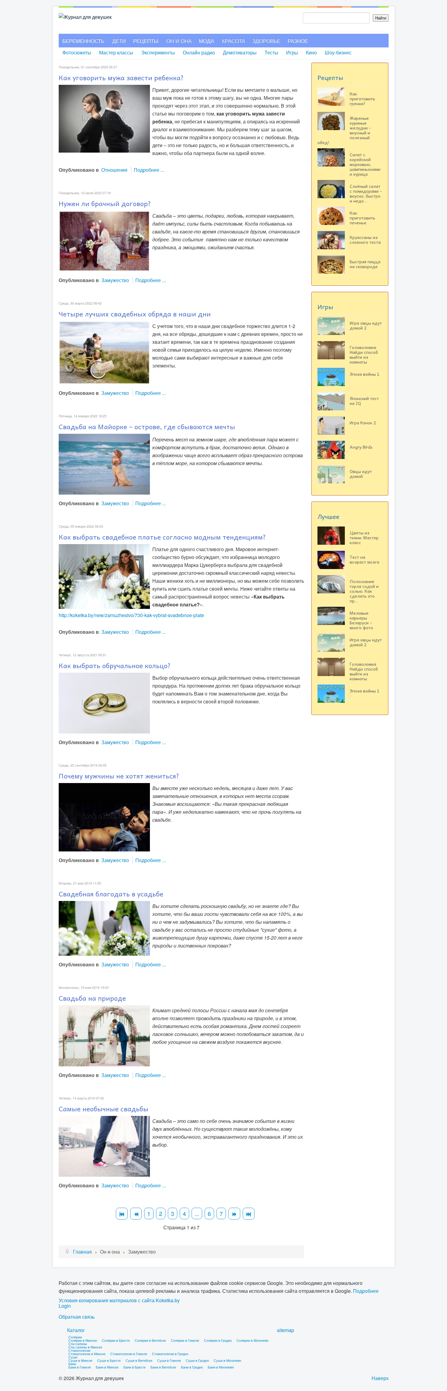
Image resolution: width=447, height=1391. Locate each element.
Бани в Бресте (134, 1367)
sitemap (285, 1330)
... (197, 1213)
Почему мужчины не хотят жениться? (119, 775)
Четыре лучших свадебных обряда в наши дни (135, 313)
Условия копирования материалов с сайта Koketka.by (119, 1300)
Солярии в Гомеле (185, 1340)
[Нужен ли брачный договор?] (104, 240)
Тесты (271, 52)
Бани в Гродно (192, 1367)
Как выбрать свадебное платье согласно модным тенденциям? (162, 536)
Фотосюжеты (76, 52)
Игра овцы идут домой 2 (366, 325)
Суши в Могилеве (227, 1360)
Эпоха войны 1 (364, 374)
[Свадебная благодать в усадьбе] (104, 927)
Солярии (75, 1336)
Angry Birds (361, 447)
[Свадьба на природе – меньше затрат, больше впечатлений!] (104, 1035)
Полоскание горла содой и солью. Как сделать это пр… (364, 591)
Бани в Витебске (163, 1367)
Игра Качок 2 (363, 422)
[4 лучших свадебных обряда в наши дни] (104, 351)
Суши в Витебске (139, 1360)
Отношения (114, 169)
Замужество (115, 280)
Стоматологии (79, 1350)
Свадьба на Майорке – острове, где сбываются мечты (147, 426)
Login (65, 1306)
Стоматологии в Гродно (170, 1353)
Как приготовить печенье (362, 217)
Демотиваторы (240, 52)
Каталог (76, 1330)
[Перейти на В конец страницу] (249, 1214)
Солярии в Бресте (116, 1340)
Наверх (380, 1378)
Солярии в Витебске (150, 1340)
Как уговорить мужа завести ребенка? (121, 77)
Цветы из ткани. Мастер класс (364, 537)
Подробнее (366, 1290)
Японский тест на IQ (364, 400)
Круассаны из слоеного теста (365, 239)
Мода (206, 40)
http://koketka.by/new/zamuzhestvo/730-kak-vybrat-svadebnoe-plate (131, 615)
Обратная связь (77, 1317)
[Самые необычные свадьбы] (104, 1145)
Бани (72, 1363)
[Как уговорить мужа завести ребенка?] (104, 118)
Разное (298, 40)
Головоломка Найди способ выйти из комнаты (364, 354)
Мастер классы (116, 52)
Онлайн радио (199, 52)
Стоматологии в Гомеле (128, 1353)
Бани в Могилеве (221, 1367)
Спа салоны (77, 1343)
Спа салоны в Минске (85, 1346)
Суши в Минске (80, 1360)
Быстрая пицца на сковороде (365, 264)
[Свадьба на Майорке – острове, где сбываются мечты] (104, 463)
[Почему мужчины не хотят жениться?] (104, 816)
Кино (311, 52)
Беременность (83, 40)
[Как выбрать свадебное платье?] (104, 575)
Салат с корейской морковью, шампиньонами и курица (365, 164)
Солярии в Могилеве (253, 1340)
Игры (292, 52)
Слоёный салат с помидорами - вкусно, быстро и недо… (366, 193)
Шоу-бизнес (338, 52)
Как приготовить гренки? (362, 98)
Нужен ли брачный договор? (105, 203)
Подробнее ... (149, 169)
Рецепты (145, 40)
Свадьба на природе (92, 997)
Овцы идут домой (361, 473)
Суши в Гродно (197, 1360)
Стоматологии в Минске (87, 1353)
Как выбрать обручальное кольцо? (115, 665)
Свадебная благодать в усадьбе (111, 893)
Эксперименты (158, 52)
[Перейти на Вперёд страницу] (234, 1214)
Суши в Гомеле (169, 1360)
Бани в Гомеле (79, 1367)
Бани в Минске (107, 1367)
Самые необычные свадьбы (103, 1108)
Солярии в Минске (82, 1340)
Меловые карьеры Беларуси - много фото (361, 620)
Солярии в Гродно (218, 1340)
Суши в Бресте (109, 1360)
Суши (72, 1357)
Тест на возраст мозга (364, 559)
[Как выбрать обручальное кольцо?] (104, 702)
